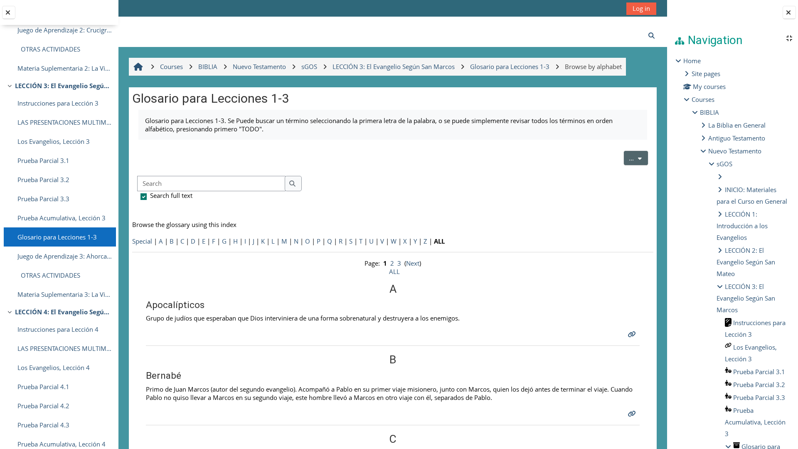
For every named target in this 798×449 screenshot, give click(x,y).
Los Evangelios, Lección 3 (53, 141)
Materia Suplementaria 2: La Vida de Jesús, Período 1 (64, 68)
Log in (641, 8)
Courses (703, 99)
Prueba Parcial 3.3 (43, 199)
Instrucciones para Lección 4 (58, 329)
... (638, 157)
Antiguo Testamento (736, 138)
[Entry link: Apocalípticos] (633, 334)
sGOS (724, 164)
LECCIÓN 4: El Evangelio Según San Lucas (63, 312)
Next (412, 263)
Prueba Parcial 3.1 (43, 160)
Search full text (171, 195)
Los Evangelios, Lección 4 (53, 367)
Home (692, 61)
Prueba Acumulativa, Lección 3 (61, 218)
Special (142, 241)
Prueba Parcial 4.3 (43, 425)
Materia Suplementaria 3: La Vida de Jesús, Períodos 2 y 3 (64, 294)
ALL (394, 271)
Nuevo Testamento (734, 151)
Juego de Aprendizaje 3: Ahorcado (64, 256)
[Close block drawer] (789, 12)
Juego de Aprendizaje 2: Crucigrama (64, 30)
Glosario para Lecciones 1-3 (57, 237)
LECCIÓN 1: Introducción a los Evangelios (742, 226)
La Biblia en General (737, 125)
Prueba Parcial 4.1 (43, 386)
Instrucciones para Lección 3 (58, 103)
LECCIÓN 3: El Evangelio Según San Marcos (63, 85)
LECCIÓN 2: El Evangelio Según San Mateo (746, 262)
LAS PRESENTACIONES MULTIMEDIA (64, 122)
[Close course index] (8, 12)
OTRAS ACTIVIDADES (48, 49)
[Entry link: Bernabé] (633, 414)
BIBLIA (709, 112)
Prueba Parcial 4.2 (43, 406)
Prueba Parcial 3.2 (43, 179)
